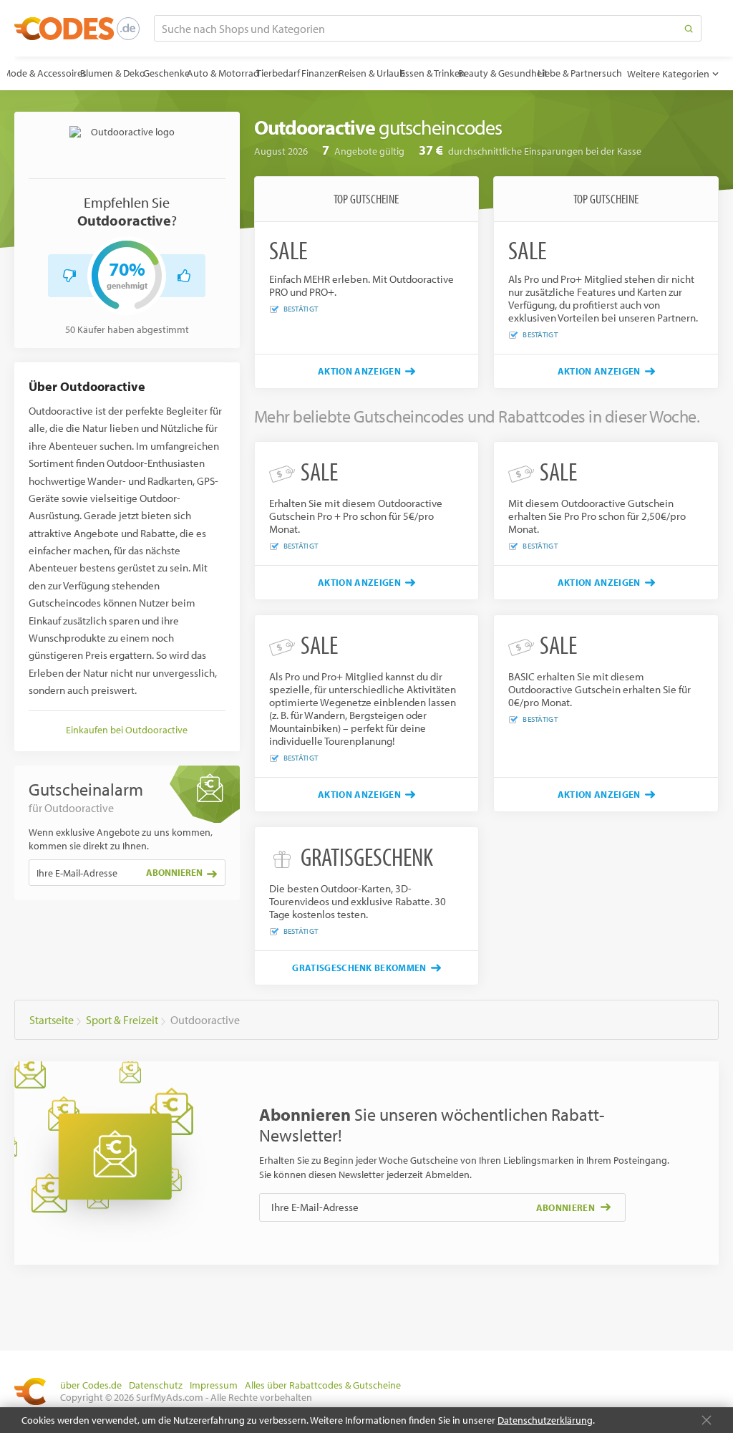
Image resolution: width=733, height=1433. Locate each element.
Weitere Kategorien (668, 73)
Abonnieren (174, 872)
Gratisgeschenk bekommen (359, 967)
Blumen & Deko (112, 73)
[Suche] (688, 28)
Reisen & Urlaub (371, 73)
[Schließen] (707, 1420)
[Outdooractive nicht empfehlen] (69, 275)
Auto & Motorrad (223, 73)
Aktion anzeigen (359, 371)
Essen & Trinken (432, 73)
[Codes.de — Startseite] (77, 28)
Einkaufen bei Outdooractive (127, 729)
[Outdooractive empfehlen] (184, 275)
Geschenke (166, 73)
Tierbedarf (278, 73)
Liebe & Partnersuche (582, 73)
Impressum (214, 1385)
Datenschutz (156, 1385)
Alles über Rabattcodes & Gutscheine (323, 1385)
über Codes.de (91, 1385)
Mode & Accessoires (44, 73)
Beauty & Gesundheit (503, 73)
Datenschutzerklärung (545, 1420)
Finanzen (320, 73)
